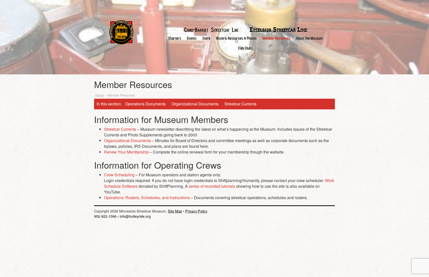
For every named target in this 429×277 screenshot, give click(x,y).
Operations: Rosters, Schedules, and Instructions (147, 197)
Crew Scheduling (120, 175)
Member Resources (276, 38)
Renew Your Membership (126, 152)
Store (206, 38)
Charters (174, 38)
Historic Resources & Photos (236, 38)
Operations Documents (145, 104)
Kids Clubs (245, 48)
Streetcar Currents (240, 104)
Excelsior (278, 29)
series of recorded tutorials (212, 186)
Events (192, 38)
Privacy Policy (196, 211)
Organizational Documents (195, 104)
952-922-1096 (105, 216)
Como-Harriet (211, 29)
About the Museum (309, 38)
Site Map (175, 211)
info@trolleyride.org (135, 216)
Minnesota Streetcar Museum (121, 32)
